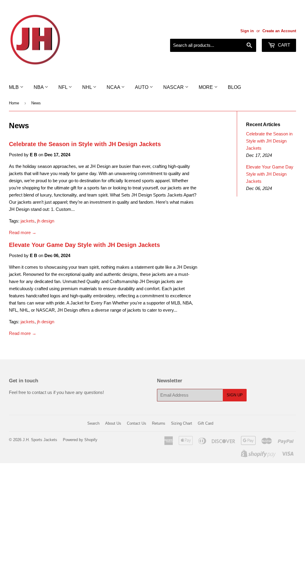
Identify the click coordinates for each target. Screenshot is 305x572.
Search (93, 423)
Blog (234, 87)
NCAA (114, 87)
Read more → (22, 232)
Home (14, 103)
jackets (28, 220)
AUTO (142, 87)
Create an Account (279, 31)
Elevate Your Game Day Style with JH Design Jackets (84, 245)
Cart (283, 44)
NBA (39, 87)
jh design (45, 220)
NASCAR (174, 87)
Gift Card (205, 423)
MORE (206, 87)
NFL (63, 87)
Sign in (247, 31)
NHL (87, 87)
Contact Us (136, 423)
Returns (158, 423)
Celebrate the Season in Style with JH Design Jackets (85, 144)
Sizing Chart (181, 423)
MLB (14, 87)
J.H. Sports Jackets (40, 439)
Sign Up (235, 395)
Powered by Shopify (80, 439)
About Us (113, 423)
